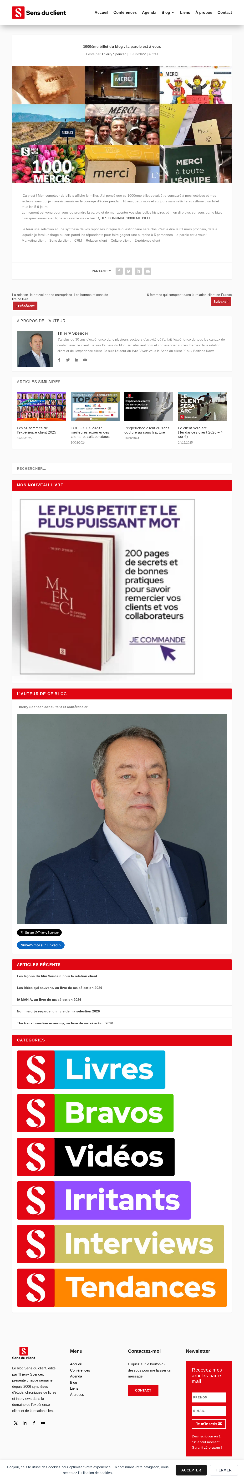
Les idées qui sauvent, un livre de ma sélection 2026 (59, 988)
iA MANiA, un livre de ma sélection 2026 (49, 999)
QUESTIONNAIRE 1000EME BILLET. (126, 218)
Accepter (191, 1470)
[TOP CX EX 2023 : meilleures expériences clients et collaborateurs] (95, 406)
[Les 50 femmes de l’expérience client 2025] (41, 406)
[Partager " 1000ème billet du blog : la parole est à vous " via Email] (147, 271)
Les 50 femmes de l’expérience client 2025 (36, 430)
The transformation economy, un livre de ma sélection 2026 (65, 1023)
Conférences (125, 12)
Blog (166, 12)
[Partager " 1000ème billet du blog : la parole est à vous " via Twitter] (128, 271)
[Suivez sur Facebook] (33, 1423)
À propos (203, 12)
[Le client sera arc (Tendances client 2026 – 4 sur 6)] (202, 406)
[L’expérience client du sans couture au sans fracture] (148, 406)
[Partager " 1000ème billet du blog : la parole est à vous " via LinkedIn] (138, 271)
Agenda (149, 12)
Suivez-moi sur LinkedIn (41, 945)
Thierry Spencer (114, 54)
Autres (153, 54)
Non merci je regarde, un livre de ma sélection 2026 (58, 1011)
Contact (225, 12)
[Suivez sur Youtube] (42, 1423)
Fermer (224, 1470)
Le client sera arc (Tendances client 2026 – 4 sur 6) (200, 432)
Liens (185, 12)
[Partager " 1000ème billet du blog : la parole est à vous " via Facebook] (119, 271)
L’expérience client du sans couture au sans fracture (147, 430)
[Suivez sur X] (15, 1423)
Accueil (101, 12)
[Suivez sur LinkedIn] (24, 1423)
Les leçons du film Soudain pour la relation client (57, 976)
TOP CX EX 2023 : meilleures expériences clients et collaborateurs (91, 432)
